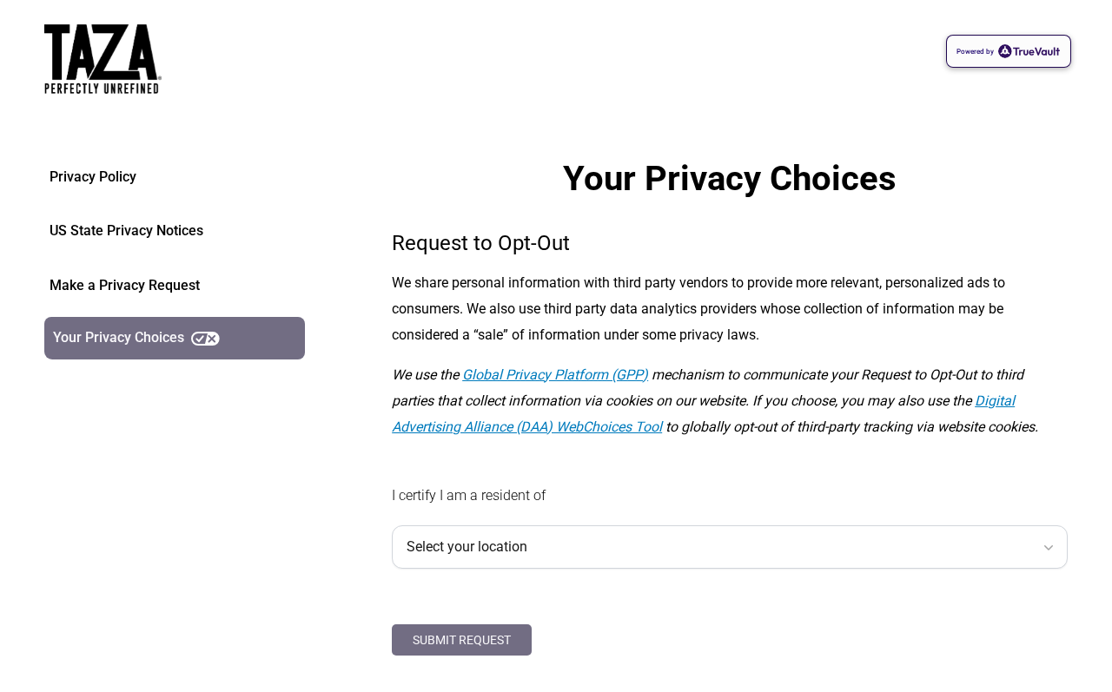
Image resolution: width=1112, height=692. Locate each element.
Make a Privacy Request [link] (125, 285)
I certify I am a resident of (469, 495)
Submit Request (462, 640)
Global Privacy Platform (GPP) (555, 374)
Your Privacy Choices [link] (118, 337)
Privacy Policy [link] (93, 176)
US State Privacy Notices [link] (126, 230)
